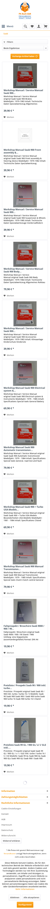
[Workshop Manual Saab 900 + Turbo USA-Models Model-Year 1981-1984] (25, 492)
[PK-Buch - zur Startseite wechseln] (25, 11)
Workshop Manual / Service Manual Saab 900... (23, 91)
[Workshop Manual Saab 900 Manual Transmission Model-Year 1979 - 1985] (25, 551)
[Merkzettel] (32, 26)
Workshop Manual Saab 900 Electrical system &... (24, 389)
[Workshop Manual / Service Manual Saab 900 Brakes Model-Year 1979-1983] (25, 75)
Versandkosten (10, 853)
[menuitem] (7, 26)
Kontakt (5, 814)
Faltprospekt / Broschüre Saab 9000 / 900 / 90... (24, 627)
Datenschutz (7, 830)
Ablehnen (14, 897)
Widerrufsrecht (8, 835)
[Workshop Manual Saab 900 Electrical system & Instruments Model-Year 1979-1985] (25, 373)
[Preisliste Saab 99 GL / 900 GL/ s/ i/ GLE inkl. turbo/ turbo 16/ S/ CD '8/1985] (25, 730)
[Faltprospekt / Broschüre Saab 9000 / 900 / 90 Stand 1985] (25, 611)
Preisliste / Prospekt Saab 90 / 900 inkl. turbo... (25, 687)
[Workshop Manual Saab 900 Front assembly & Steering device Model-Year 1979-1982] (25, 135)
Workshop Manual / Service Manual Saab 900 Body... (23, 270)
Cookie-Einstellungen (11, 808)
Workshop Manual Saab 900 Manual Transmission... (23, 568)
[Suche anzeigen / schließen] (25, 26)
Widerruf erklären (11, 840)
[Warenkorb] (45, 26)
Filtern (9, 42)
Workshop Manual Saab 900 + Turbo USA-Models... (23, 508)
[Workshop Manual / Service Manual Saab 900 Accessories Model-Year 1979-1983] (25, 313)
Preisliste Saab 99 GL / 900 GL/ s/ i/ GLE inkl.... (25, 746)
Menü (10, 26)
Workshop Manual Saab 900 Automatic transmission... (19, 448)
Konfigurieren (25, 904)
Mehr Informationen (25, 889)
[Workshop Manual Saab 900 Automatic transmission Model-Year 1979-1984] (25, 432)
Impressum (6, 824)
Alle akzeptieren (31, 897)
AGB (3, 819)
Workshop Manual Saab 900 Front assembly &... (22, 151)
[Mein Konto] (39, 26)
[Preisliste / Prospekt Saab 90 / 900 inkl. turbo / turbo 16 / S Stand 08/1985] (25, 670)
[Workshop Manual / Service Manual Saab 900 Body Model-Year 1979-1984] (25, 254)
